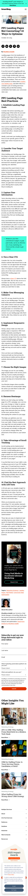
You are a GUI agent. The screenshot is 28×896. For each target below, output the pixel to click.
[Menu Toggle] (26, 9)
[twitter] (10, 46)
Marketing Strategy (12, 590)
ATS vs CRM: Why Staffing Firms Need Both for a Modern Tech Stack (13, 732)
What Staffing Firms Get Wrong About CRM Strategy (12, 795)
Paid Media (9, 592)
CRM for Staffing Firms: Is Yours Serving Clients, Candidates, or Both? (11, 764)
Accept (14, 886)
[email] (18, 46)
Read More (13, 5)
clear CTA (14, 278)
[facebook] (3, 46)
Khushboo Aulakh (8, 51)
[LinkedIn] (2, 627)
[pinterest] (14, 46)
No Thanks (14, 890)
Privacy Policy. (11, 874)
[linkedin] (6, 46)
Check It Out (14, 582)
